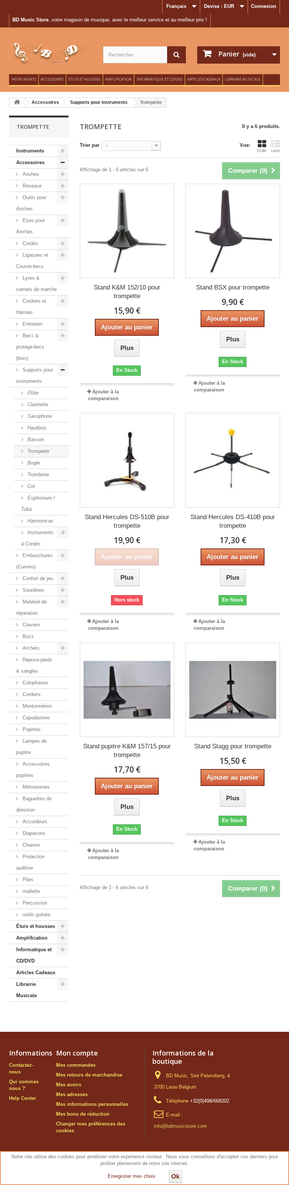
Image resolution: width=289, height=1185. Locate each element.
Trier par (89, 145)
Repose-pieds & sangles (34, 665)
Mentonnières (36, 706)
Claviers (30, 625)
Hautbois (36, 428)
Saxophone (39, 416)
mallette (30, 891)
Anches (30, 174)
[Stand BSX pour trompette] (232, 230)
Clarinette (37, 404)
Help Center (22, 1098)
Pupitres (31, 729)
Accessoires (52, 79)
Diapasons (33, 833)
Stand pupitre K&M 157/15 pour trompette (127, 751)
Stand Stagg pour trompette (232, 746)
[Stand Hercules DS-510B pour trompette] (127, 460)
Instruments (23, 79)
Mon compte (77, 1052)
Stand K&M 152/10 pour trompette (127, 292)
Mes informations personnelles (92, 1104)
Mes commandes (76, 1065)
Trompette (37, 451)
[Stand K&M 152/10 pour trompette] (127, 230)
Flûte (32, 393)
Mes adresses (72, 1094)
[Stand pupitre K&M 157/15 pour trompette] (127, 689)
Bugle (33, 463)
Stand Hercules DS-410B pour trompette (232, 521)
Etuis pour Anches (30, 226)
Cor (30, 486)
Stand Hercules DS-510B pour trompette (127, 521)
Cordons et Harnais (31, 306)
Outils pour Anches (31, 203)
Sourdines (32, 590)
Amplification (118, 79)
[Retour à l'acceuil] (17, 102)
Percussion (34, 903)
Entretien (31, 324)
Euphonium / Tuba (38, 503)
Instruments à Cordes (37, 538)
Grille (261, 150)
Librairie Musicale (242, 79)
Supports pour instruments (34, 375)
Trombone (37, 474)
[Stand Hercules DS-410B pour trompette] (232, 460)
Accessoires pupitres (33, 769)
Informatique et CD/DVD (160, 79)
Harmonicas (39, 521)
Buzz (27, 636)
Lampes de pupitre (31, 746)
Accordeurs (34, 821)
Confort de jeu (37, 578)
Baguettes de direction (34, 804)
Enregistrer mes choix (131, 1176)
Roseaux (31, 186)
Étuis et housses (84, 79)
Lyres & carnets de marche (36, 283)
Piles (27, 879)
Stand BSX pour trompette (232, 287)
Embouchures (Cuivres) (34, 561)
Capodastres (35, 717)
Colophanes (34, 682)
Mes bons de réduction (83, 1114)
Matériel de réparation (31, 607)
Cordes (29, 243)
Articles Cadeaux (204, 79)
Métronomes (35, 787)
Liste (275, 150)
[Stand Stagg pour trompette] (232, 689)
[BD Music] (50, 54)
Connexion (263, 6)
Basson (35, 439)
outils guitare (35, 914)
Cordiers (31, 694)
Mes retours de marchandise (89, 1075)
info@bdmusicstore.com (180, 1126)
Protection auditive (30, 862)
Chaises (30, 845)
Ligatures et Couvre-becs (32, 260)
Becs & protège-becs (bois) (30, 347)
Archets (30, 648)
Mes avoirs (68, 1085)
